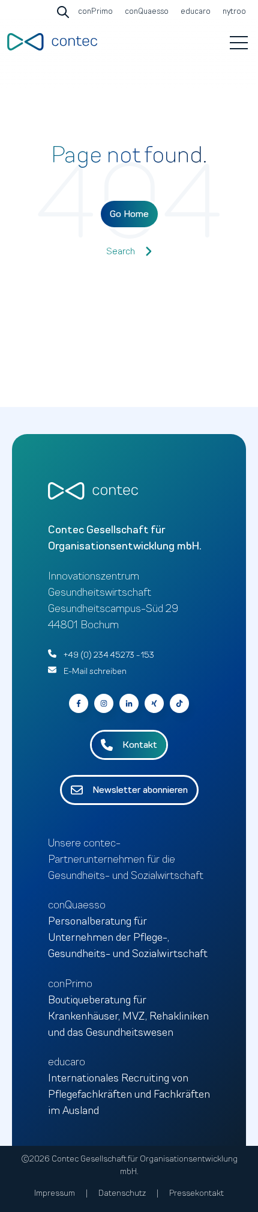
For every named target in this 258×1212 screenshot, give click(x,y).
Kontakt (139, 744)
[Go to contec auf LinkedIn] (129, 703)
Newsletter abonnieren (140, 790)
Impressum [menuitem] (54, 1193)
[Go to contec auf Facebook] (78, 703)
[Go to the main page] (52, 41)
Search (120, 251)
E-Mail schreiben (95, 671)
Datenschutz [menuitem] (122, 1193)
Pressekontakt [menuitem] (196, 1193)
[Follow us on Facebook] (179, 703)
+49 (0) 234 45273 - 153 (109, 655)
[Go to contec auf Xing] (154, 703)
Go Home (129, 214)
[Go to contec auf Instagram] (103, 703)
